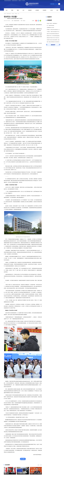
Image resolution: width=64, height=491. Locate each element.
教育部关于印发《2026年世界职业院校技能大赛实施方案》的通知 (53, 35)
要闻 (12, 10)
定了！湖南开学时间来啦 (50, 25)
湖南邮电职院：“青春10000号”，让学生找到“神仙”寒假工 (9, 473)
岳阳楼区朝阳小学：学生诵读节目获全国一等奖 (35, 473)
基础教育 (30, 10)
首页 (6, 10)
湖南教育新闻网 (9, 13)
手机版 (55, 0)
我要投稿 (58, 0)
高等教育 (37, 10)
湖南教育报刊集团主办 (15, 0)
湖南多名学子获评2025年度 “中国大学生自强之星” (53, 37)
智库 (57, 10)
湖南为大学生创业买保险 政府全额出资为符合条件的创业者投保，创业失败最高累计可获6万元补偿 (53, 33)
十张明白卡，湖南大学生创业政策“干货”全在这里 (53, 31)
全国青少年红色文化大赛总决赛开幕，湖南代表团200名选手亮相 (53, 39)
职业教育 (44, 10)
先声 (23, 10)
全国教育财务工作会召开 (50, 27)
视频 (18, 10)
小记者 (51, 10)
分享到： (33, 20)
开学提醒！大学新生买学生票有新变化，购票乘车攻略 (53, 29)
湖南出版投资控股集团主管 (7, 0)
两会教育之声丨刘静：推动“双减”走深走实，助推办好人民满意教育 (22, 473)
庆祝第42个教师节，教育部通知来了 (52, 23)
